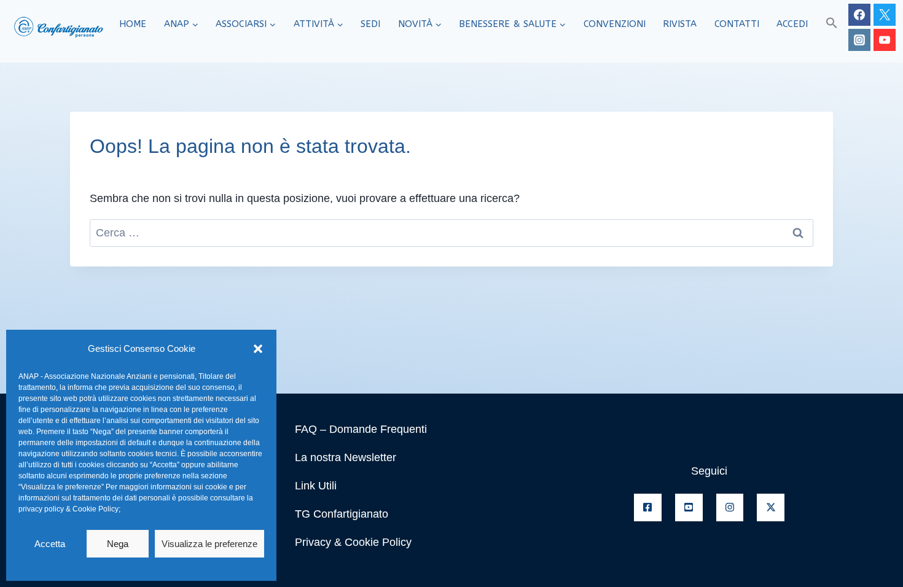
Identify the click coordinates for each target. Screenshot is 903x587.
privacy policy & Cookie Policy (68, 509)
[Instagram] (859, 40)
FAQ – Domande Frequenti (361, 429)
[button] (258, 349)
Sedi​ (370, 23)
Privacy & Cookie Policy (353, 542)
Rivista (680, 23)
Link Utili (316, 486)
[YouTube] (885, 40)
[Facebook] (859, 15)
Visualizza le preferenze (209, 543)
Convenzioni (615, 23)
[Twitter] (885, 15)
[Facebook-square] (648, 507)
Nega (117, 543)
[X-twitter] (770, 507)
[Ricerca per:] (451, 233)
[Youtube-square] (689, 507)
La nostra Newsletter (345, 457)
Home (132, 23)
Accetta (49, 543)
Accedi (792, 23)
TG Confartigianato (341, 514)
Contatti (736, 23)
